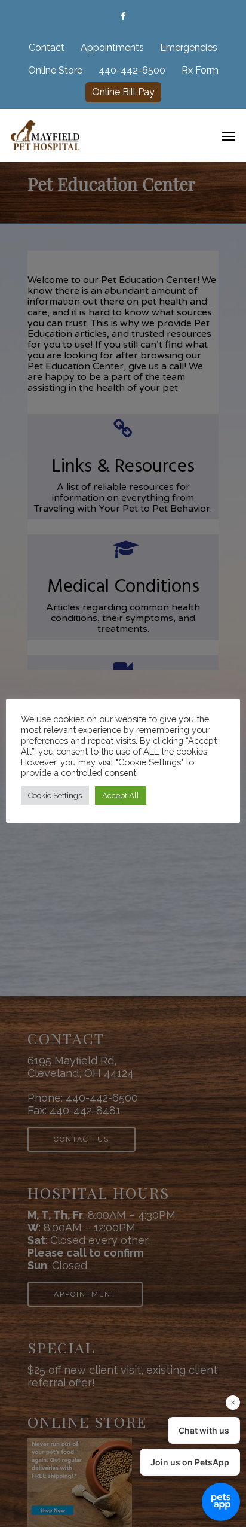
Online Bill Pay (123, 92)
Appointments (112, 47)
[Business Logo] (106, 133)
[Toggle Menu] (228, 136)
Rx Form (200, 70)
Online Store (55, 70)
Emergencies (188, 47)
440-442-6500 (132, 70)
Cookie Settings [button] (55, 795)
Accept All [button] (120, 795)
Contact (46, 47)
